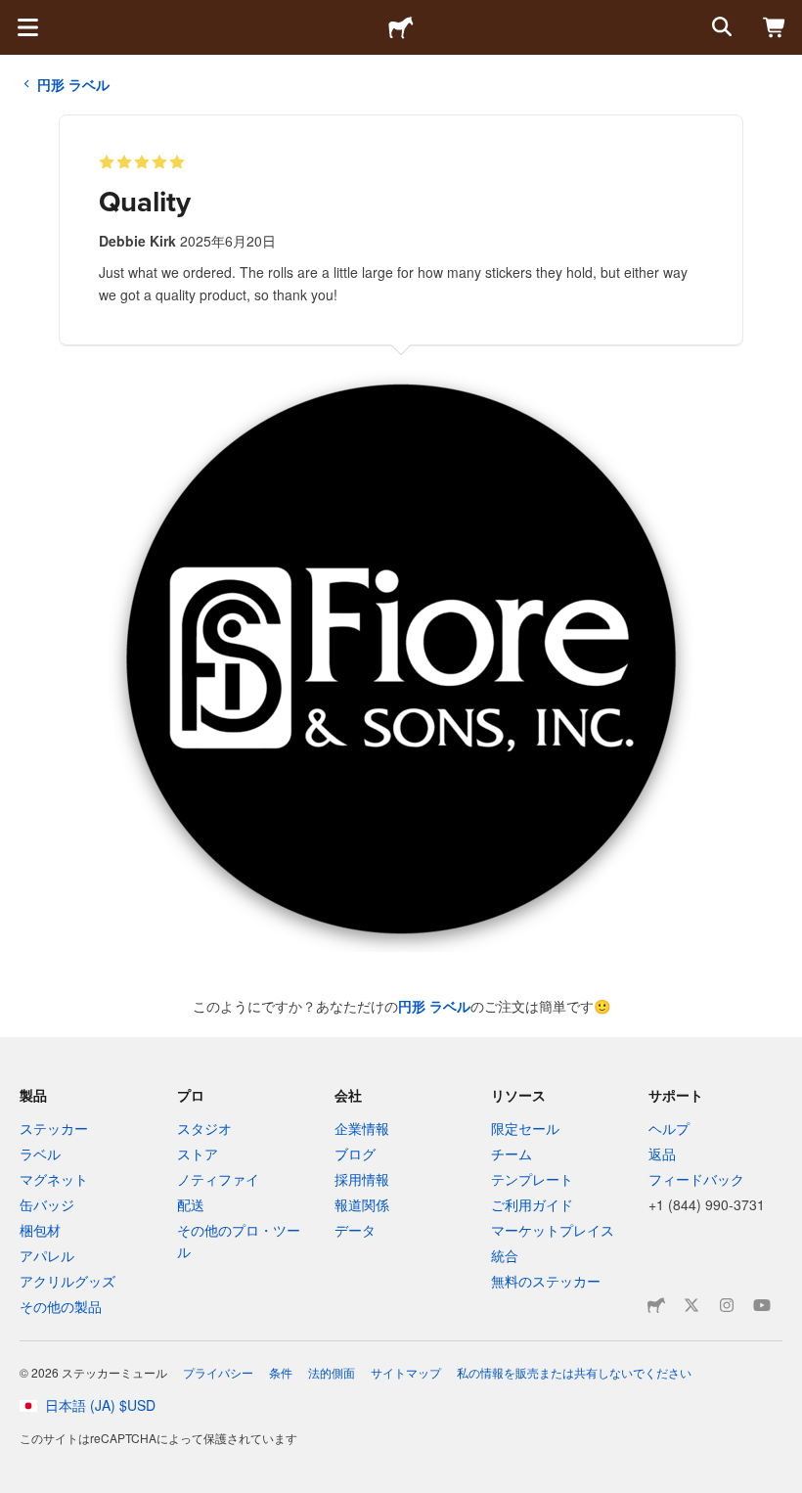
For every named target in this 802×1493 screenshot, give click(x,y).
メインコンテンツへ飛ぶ (15, 15)
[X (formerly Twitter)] (691, 1305)
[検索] (719, 27)
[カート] (774, 27)
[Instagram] (727, 1305)
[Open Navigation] (27, 27)
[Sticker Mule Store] (656, 1305)
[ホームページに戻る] (401, 27)
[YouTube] (762, 1305)
